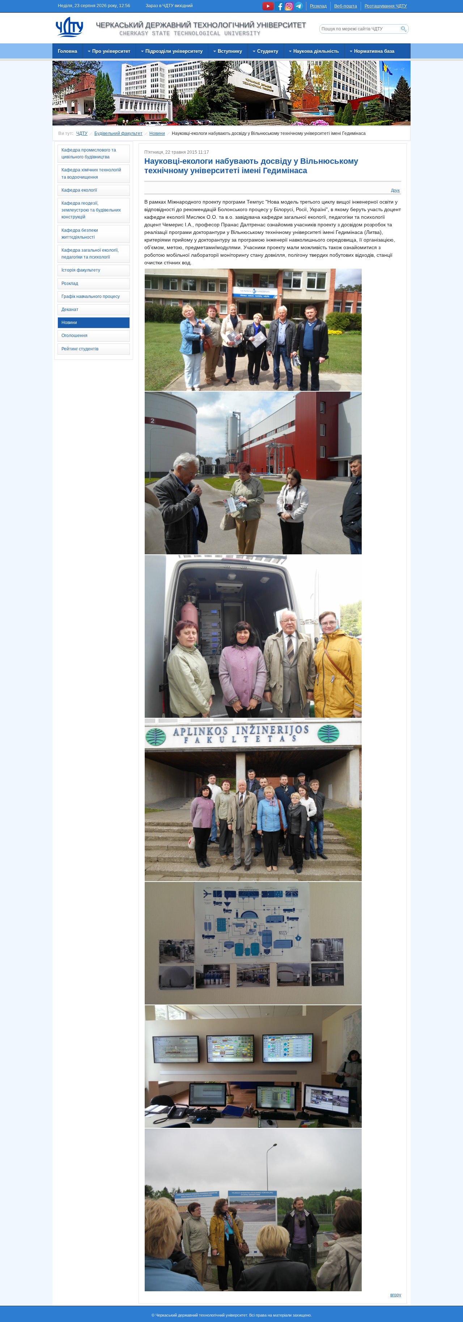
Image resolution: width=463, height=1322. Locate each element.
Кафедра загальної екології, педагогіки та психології (90, 254)
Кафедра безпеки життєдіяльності (79, 234)
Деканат (69, 309)
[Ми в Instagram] (289, 9)
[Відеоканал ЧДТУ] (268, 9)
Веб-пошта (345, 6)
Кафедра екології (79, 190)
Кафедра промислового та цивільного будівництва (88, 153)
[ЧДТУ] (69, 27)
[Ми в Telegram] (298, 9)
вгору (395, 1294)
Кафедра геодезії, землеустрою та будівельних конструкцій (91, 210)
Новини (157, 133)
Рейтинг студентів (79, 348)
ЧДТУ (82, 133)
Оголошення (74, 335)
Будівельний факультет (118, 133)
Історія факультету (80, 270)
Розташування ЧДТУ (386, 6)
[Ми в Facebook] (280, 9)
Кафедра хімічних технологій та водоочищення (91, 173)
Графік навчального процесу (90, 296)
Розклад (318, 6)
